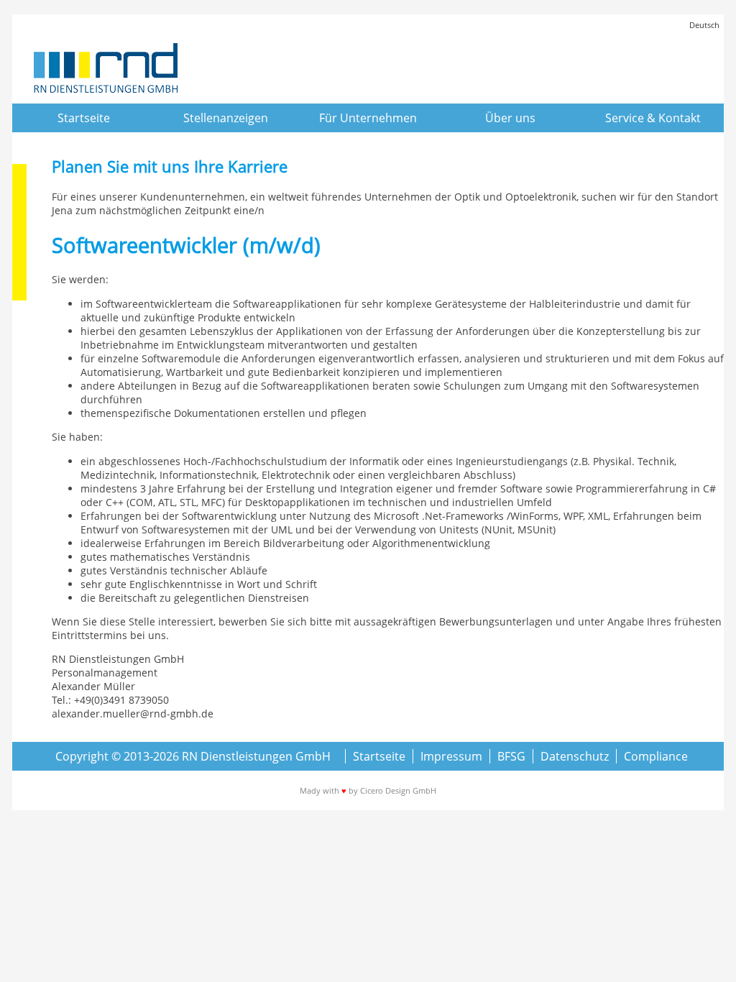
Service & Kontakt (653, 118)
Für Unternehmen (368, 118)
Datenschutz (574, 756)
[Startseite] (106, 69)
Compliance (656, 756)
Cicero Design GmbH (398, 790)
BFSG (511, 756)
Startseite (84, 118)
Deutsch (704, 24)
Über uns (510, 118)
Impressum (451, 756)
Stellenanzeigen (225, 118)
